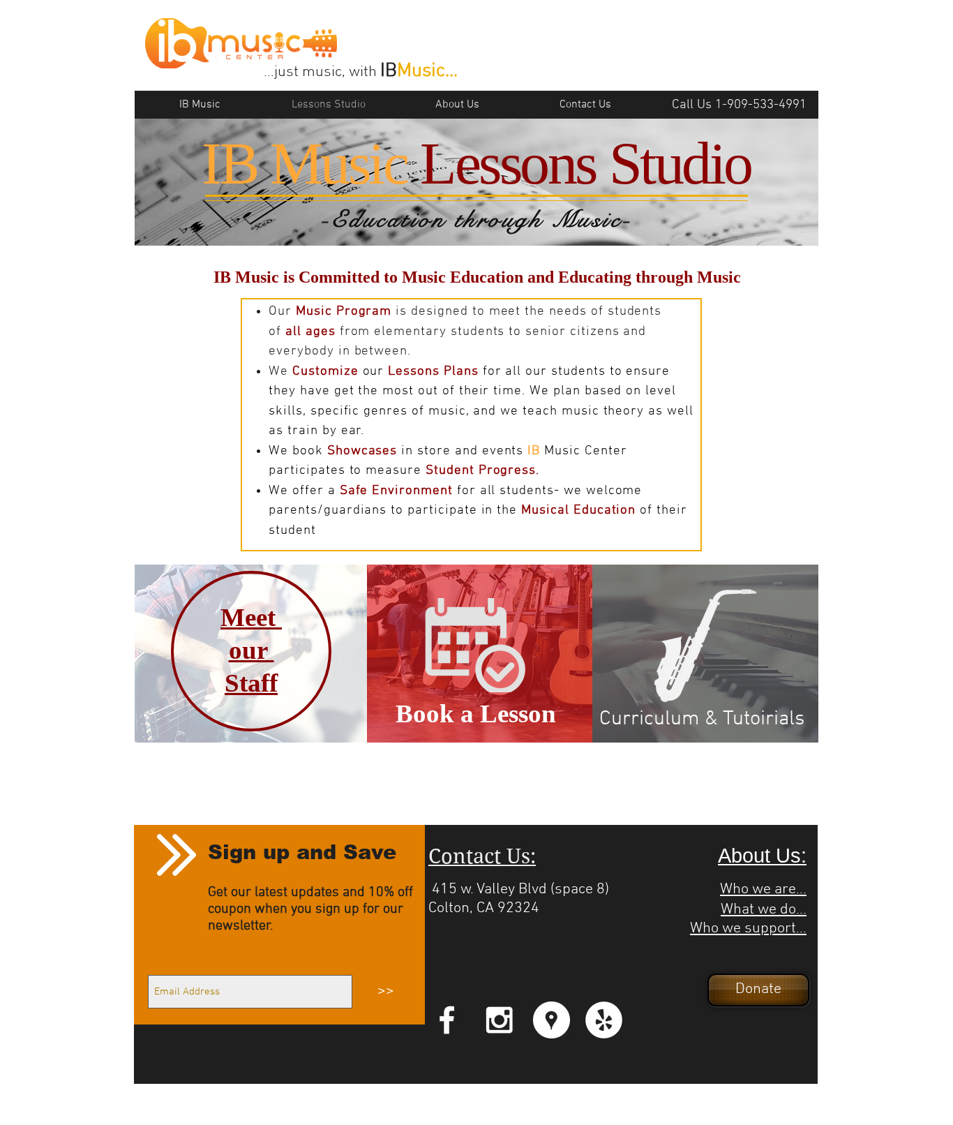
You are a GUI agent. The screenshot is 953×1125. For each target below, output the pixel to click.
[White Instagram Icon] (499, 1019)
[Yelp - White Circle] (603, 1019)
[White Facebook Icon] (446, 1019)
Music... (427, 71)
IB (388, 71)
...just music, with (322, 72)
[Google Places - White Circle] (551, 1019)
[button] (758, 990)
